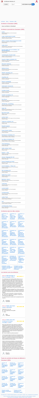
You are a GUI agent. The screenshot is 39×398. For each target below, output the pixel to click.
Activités (6, 4)
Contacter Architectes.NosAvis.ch (12, 394)
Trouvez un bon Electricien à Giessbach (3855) (21, 365)
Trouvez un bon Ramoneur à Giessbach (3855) (18, 391)
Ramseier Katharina (6, 63)
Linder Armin (5, 45)
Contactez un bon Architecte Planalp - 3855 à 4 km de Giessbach (21, 224)
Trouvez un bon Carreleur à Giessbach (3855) (5, 378)
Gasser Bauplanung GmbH (8, 161)
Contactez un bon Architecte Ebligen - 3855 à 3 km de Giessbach (13, 224)
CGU (26, 394)
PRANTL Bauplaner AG (7, 72)
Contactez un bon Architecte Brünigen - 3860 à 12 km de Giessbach (19, 267)
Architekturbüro (5, 192)
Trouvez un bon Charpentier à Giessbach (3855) (13, 378)
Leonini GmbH (5, 188)
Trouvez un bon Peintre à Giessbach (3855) (6, 391)
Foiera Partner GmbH (7, 130)
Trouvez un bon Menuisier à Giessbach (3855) (21, 385)
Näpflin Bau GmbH (6, 174)
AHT (3, 201)
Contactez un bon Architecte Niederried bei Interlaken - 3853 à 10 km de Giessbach (5, 250)
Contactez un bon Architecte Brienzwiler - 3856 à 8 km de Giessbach (13, 242)
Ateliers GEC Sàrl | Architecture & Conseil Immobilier (8, 321)
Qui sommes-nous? (4, 394)
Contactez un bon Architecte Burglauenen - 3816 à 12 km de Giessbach (21, 259)
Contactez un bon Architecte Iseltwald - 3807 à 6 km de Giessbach (5, 242)
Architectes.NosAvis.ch (9, 1)
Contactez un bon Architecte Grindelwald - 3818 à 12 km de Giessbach (7, 267)
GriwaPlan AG (5, 77)
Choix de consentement (34, 394)
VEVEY (10, 322)
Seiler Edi (4, 108)
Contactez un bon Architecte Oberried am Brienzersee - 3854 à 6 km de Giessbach (21, 233)
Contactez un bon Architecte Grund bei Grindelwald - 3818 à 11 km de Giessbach (21, 250)
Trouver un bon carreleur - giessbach (19, 396)
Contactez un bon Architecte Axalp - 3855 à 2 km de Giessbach (13, 216)
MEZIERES (9, 307)
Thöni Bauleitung (5, 143)
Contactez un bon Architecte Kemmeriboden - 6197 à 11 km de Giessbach (13, 258)
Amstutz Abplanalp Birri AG (8, 157)
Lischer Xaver (5, 117)
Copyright (29, 394)
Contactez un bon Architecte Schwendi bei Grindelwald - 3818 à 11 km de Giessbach (5, 260)
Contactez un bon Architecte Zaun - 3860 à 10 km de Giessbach (13, 250)
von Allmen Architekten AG (8, 139)
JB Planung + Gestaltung (7, 103)
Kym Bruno (4, 99)
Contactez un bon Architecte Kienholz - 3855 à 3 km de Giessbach (21, 216)
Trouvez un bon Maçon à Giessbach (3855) (21, 378)
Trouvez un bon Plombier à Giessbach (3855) (5, 371)
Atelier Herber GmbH (7, 148)
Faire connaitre (20, 394)
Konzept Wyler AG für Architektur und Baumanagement (10, 50)
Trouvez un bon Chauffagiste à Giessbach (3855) (5, 365)
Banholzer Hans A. (6, 179)
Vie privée (23, 394)
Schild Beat (4, 183)
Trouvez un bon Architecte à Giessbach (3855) (21, 371)
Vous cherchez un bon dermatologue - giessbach (15, 397)
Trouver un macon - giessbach (26, 397)
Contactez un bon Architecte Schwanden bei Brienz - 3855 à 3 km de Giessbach (5, 224)
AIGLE (13, 277)
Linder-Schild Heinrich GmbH (8, 36)
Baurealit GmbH (5, 112)
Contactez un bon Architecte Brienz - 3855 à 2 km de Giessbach (5, 216)
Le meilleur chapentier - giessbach (30, 396)
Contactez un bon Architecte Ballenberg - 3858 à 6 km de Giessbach (13, 233)
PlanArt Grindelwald (6, 81)
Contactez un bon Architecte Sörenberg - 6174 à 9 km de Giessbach (21, 242)
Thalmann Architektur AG (7, 121)
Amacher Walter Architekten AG (9, 59)
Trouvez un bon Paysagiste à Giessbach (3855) (13, 371)
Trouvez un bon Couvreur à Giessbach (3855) (13, 364)
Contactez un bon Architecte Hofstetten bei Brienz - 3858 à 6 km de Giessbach (5, 233)
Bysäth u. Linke (5, 152)
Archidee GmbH (5, 90)
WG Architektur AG (6, 170)
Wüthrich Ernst (5, 68)
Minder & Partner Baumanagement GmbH (11, 40)
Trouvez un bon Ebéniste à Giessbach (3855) (13, 385)
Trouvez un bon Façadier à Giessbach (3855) (5, 385)
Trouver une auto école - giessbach (8, 396)
